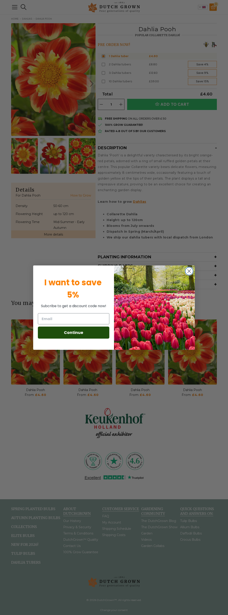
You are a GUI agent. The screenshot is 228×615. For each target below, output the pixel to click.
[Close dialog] (189, 271)
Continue (73, 332)
